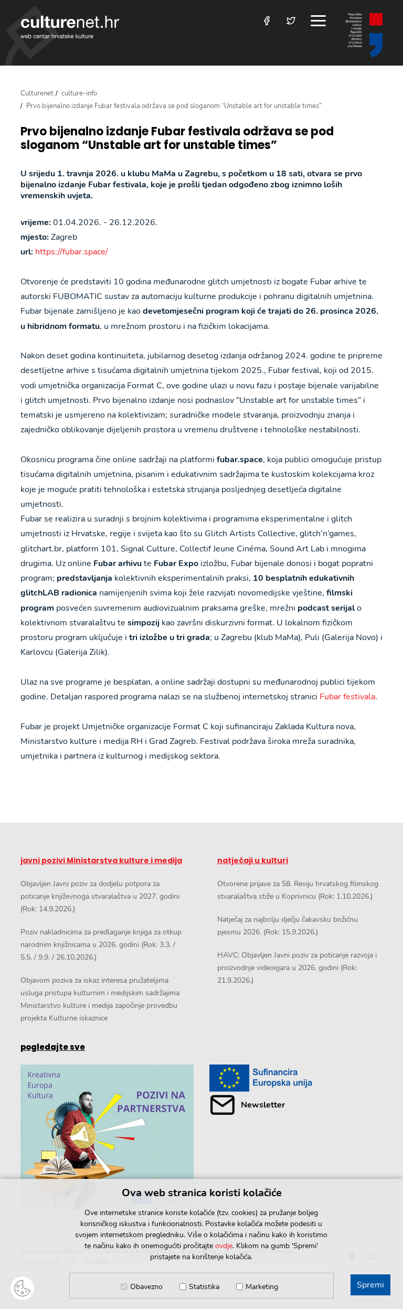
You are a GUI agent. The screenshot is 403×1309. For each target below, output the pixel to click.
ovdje (223, 1246)
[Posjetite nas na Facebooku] (266, 20)
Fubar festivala (347, 697)
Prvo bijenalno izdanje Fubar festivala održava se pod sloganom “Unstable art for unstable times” (177, 139)
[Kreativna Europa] (296, 1078)
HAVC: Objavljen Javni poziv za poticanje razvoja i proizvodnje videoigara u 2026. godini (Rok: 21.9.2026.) (297, 967)
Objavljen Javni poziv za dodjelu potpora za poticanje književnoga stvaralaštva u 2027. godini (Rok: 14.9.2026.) (99, 896)
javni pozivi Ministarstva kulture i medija (101, 860)
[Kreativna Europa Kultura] (107, 1137)
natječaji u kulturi (252, 860)
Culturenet (37, 93)
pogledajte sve (52, 1046)
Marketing (262, 1287)
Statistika (204, 1287)
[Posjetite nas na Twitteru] (291, 20)
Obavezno (146, 1287)
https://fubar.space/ (71, 252)
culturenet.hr (69, 27)
